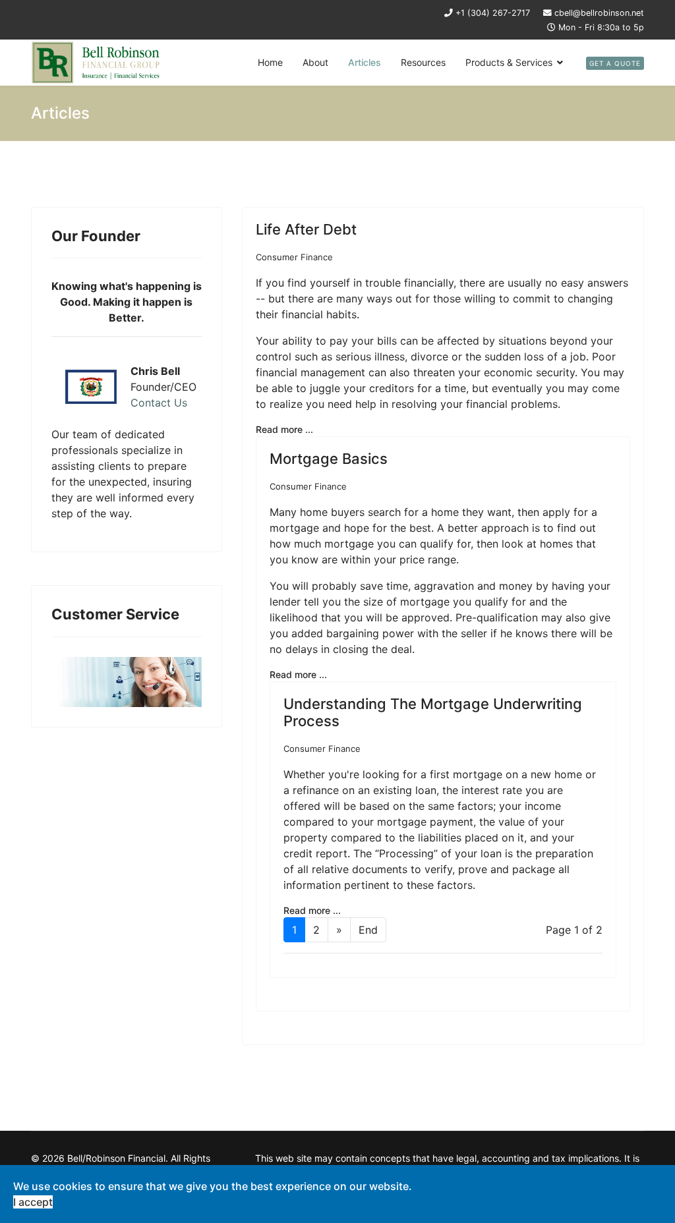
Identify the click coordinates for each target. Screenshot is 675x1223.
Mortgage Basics (329, 458)
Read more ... (284, 429)
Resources (423, 62)
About (315, 62)
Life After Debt (306, 229)
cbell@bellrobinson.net (599, 13)
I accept (33, 1202)
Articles (364, 62)
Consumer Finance (294, 257)
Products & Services (508, 62)
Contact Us (159, 402)
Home (270, 62)
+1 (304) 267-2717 (492, 13)
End (368, 929)
